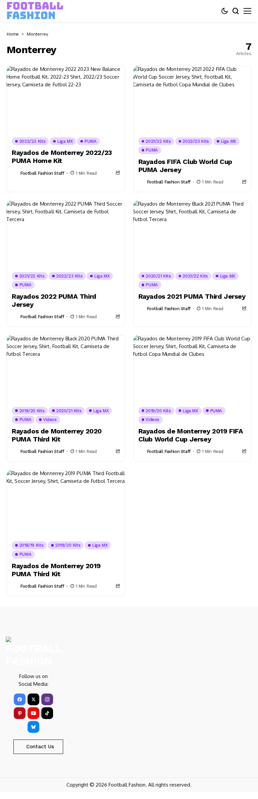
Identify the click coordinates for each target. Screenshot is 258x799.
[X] (33, 699)
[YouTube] (33, 713)
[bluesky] (33, 727)
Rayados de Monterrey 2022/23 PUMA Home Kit (62, 157)
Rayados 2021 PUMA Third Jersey (192, 296)
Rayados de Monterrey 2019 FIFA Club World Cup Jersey (190, 435)
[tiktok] (47, 713)
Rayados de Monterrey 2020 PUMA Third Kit (57, 435)
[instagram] (47, 699)
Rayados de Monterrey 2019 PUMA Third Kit (56, 570)
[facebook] (20, 699)
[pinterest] (20, 713)
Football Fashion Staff (42, 173)
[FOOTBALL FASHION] (35, 10)
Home (13, 34)
